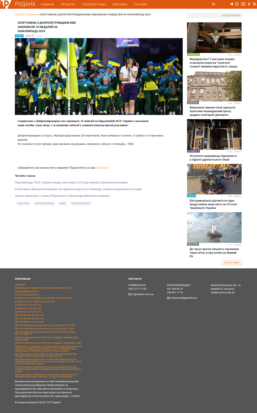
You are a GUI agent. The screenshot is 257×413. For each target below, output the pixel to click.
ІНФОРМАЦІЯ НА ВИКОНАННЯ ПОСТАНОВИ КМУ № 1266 (43, 288)
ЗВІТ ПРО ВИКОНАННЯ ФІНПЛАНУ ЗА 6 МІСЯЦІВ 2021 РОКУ (44, 329)
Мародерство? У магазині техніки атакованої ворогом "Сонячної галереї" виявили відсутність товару (213, 62)
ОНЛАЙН (140, 4)
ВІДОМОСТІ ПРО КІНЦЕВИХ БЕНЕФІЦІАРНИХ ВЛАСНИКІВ (43, 298)
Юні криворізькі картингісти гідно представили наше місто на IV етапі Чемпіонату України (213, 204)
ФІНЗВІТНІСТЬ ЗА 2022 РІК (28, 308)
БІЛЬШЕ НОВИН (232, 263)
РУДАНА (25, 4)
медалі (62, 203)
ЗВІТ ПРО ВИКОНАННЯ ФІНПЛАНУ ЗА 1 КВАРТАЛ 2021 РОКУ (45, 325)
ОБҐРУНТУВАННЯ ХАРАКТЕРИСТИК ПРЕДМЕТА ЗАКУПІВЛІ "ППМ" (48, 343)
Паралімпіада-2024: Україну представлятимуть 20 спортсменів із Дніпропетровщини (71, 182)
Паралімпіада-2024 (81, 203)
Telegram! (101, 167)
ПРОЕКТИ (68, 4)
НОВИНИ (47, 4)
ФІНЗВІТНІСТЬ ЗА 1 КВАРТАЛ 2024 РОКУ (35, 301)
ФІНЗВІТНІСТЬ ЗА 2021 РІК (28, 312)
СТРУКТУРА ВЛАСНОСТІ (27, 295)
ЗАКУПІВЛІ (20, 285)
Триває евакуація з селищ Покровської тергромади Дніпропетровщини (62, 195)
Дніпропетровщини (44, 203)
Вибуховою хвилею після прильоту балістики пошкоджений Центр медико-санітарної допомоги (212, 111)
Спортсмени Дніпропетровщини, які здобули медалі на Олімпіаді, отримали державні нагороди (78, 189)
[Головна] (6, 8)
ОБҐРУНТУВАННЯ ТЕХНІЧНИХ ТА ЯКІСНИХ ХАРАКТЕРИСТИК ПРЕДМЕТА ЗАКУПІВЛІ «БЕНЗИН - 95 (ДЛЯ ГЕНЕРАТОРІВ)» (46, 376)
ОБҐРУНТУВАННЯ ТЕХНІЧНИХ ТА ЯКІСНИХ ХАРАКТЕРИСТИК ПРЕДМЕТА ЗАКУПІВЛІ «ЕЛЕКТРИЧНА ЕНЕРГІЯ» (46, 355)
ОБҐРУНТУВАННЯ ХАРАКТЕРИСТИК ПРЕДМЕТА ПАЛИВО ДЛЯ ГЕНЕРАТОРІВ (46, 338)
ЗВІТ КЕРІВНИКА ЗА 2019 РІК (29, 322)
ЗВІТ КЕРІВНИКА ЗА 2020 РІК (29, 318)
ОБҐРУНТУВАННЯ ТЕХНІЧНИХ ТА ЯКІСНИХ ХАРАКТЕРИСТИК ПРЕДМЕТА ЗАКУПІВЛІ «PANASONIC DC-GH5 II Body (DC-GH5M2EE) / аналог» (48, 369)
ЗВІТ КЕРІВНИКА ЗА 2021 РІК (29, 315)
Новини (32, 14)
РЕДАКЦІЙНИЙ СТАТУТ (26, 291)
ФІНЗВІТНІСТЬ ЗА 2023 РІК (28, 305)
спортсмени (23, 203)
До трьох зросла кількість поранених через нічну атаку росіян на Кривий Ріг (214, 252)
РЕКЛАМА (120, 4)
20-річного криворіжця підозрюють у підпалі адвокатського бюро (213, 157)
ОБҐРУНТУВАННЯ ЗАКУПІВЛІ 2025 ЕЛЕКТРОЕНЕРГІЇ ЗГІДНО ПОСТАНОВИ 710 (45, 333)
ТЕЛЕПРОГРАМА (94, 4)
